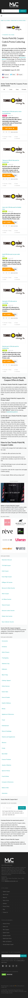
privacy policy (21, 960)
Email (4, 138)
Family (3, 748)
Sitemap (5, 903)
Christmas (4, 646)
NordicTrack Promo (7, 938)
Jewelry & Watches (6, 765)
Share (16, 136)
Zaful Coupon (5, 571)
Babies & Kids (5, 787)
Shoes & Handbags (6, 731)
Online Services (6, 686)
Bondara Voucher (6, 935)
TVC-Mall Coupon (6, 565)
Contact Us (5, 912)
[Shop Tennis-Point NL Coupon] (14, 28)
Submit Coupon (6, 891)
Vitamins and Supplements (8, 736)
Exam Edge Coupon (7, 576)
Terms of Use (6, 900)
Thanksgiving (5, 658)
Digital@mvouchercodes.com (11, 881)
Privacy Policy (6, 906)
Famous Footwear (6, 759)
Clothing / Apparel (6, 680)
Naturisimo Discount (7, 559)
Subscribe (22, 807)
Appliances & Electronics (8, 714)
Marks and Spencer (7, 941)
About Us (5, 897)
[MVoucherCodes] (14, 5)
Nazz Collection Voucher (8, 621)
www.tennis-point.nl (12, 412)
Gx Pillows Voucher (6, 599)
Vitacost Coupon (6, 605)
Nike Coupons (6, 929)
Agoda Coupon (6, 932)
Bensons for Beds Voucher (8, 588)
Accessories (5, 641)
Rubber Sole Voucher (7, 616)
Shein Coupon (5, 593)
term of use (4, 962)
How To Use (5, 894)
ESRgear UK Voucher (7, 582)
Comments (17, 138)
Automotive (4, 793)
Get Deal (9, 128)
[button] (5, 74)
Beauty (3, 708)
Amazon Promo (6, 923)
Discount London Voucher (8, 610)
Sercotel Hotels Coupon (8, 944)
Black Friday (5, 674)
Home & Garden (6, 697)
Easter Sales (5, 691)
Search (23, 11)
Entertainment (5, 725)
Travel (3, 720)
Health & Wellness (6, 703)
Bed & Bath (4, 753)
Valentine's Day (5, 663)
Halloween (4, 669)
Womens (4, 742)
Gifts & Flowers (5, 652)
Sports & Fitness (6, 770)
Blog (4, 909)
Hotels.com (5, 926)
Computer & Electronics (7, 782)
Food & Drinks (5, 776)
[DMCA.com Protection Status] (7, 974)
